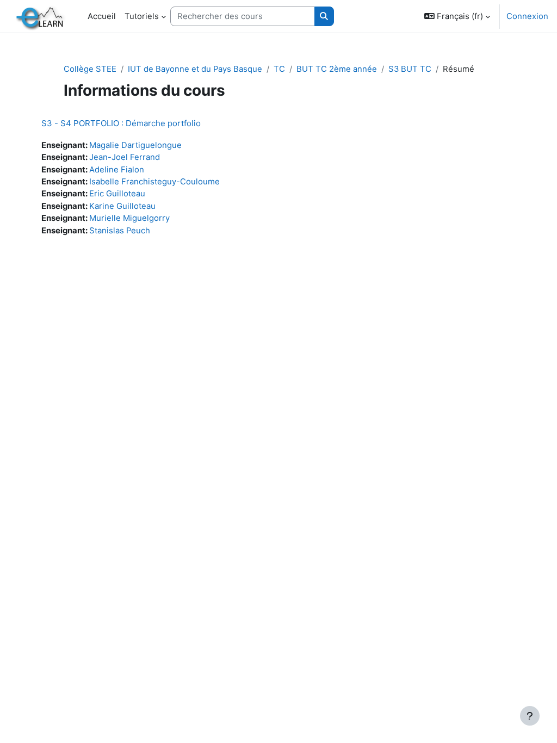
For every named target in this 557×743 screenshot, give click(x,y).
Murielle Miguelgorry (129, 218)
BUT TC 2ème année (336, 69)
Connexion (527, 16)
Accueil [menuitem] (102, 16)
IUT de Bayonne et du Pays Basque (195, 69)
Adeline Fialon (116, 170)
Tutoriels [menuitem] (142, 16)
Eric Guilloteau (117, 194)
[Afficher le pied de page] (530, 716)
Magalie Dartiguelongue (135, 145)
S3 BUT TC (409, 69)
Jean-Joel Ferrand (124, 157)
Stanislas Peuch (119, 231)
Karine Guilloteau (122, 206)
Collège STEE (90, 69)
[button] (457, 16)
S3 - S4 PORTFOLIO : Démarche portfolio (121, 123)
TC (279, 69)
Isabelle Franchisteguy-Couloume (154, 182)
